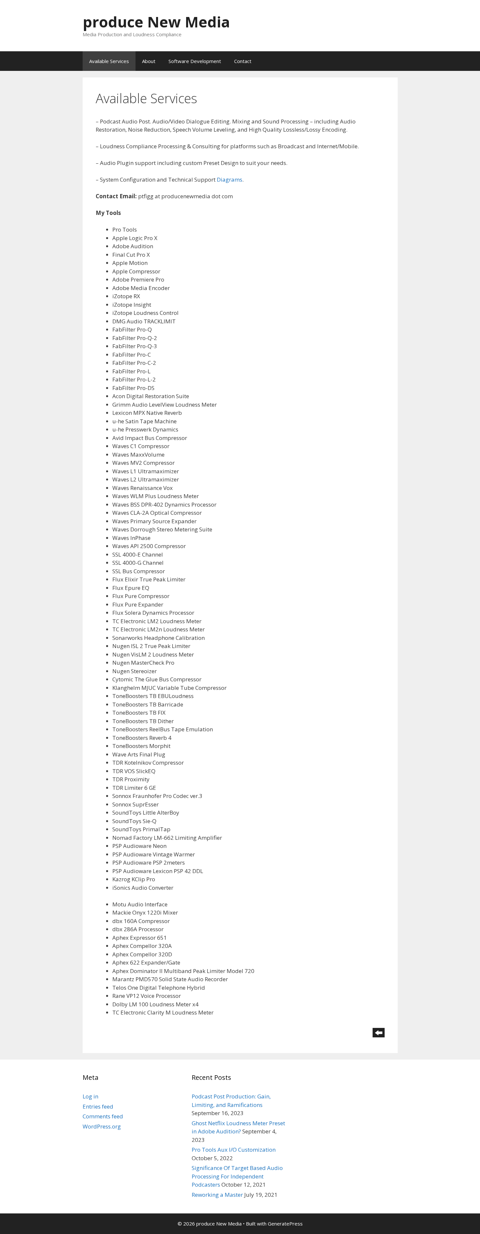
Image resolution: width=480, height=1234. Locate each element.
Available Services (109, 61)
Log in (90, 1096)
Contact (242, 61)
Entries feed (98, 1106)
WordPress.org (102, 1126)
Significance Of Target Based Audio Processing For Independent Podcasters (237, 1176)
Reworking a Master (217, 1194)
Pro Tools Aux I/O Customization (234, 1149)
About (148, 61)
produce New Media (156, 22)
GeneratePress (285, 1223)
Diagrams (229, 179)
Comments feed (103, 1116)
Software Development (194, 61)
